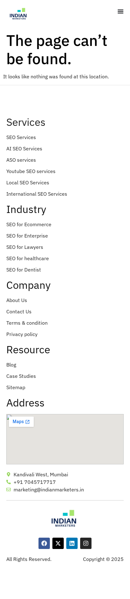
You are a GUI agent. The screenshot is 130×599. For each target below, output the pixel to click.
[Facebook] (44, 543)
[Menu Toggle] (120, 11)
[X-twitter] (58, 543)
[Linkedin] (72, 543)
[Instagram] (86, 543)
